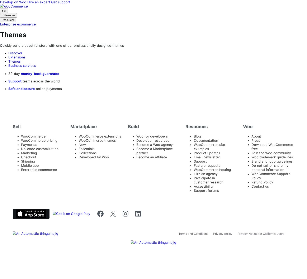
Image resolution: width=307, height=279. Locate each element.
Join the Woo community (271, 153)
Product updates (207, 153)
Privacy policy (222, 233)
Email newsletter (207, 157)
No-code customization (39, 149)
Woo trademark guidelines (272, 157)
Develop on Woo (13, 2)
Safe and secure (21, 89)
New (82, 145)
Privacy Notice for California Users (260, 233)
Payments (29, 145)
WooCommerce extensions (100, 136)
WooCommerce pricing (39, 140)
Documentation (206, 140)
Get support (60, 2)
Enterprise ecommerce (39, 170)
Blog (197, 136)
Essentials (86, 149)
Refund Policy (262, 182)
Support (15, 81)
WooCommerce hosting (212, 170)
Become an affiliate (151, 157)
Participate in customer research (208, 180)
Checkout (28, 157)
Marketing (29, 153)
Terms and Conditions (193, 233)
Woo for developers (152, 136)
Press (255, 140)
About (256, 136)
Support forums (206, 190)
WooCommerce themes (97, 140)
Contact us (260, 186)
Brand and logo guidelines (272, 161)
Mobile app (30, 165)
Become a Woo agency (154, 145)
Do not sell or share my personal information (269, 167)
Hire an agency (206, 174)
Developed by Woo (94, 157)
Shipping (28, 161)
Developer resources (152, 140)
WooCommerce (33, 136)
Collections (87, 153)
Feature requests (207, 165)
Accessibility (204, 186)
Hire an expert (39, 2)
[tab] (15, 53)
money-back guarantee (40, 74)
